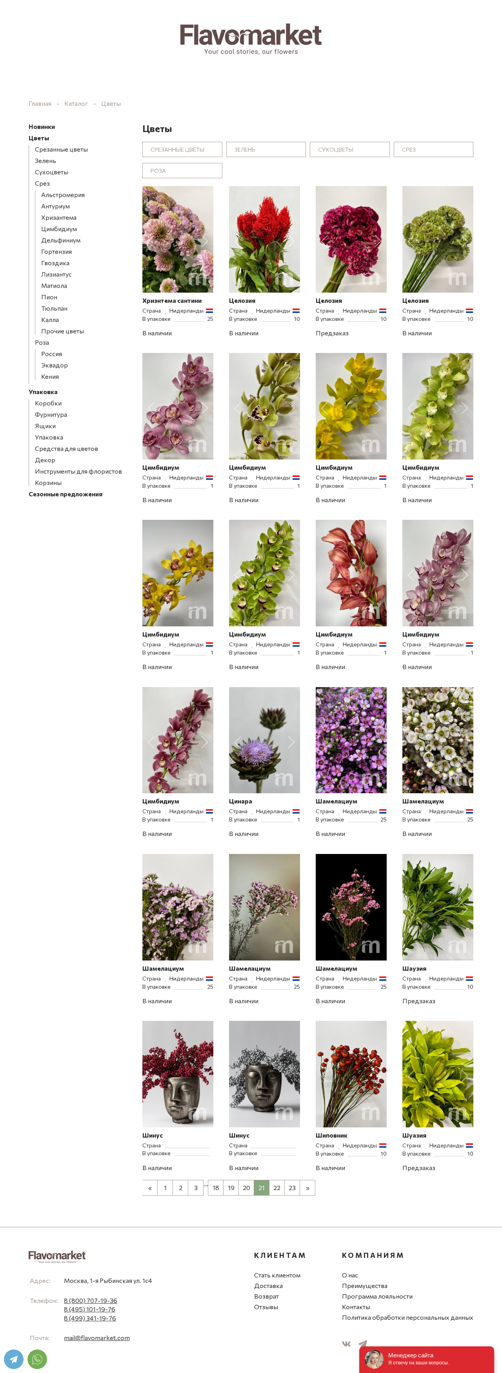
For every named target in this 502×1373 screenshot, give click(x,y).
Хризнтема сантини (172, 300)
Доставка (268, 1285)
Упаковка (43, 391)
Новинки (42, 126)
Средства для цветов (66, 448)
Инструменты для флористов (78, 471)
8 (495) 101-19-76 (89, 1309)
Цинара (240, 801)
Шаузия (414, 968)
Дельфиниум (60, 240)
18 (216, 1187)
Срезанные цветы (61, 149)
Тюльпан (54, 308)
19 (231, 1187)
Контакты (356, 1306)
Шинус (152, 1135)
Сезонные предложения (65, 493)
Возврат (266, 1296)
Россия (51, 353)
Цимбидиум (59, 228)
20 (246, 1187)
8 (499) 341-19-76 (90, 1318)
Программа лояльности (377, 1296)
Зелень (45, 160)
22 (276, 1187)
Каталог (76, 103)
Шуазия (414, 1135)
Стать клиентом (277, 1275)
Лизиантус (56, 274)
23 (292, 1187)
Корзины (48, 482)
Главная (40, 103)
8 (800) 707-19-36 (90, 1300)
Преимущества (364, 1285)
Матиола (54, 285)
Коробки (48, 403)
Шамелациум (336, 801)
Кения (50, 376)
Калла (50, 319)
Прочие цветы (62, 331)
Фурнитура (51, 414)
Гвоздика (55, 262)
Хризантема (58, 217)
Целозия (242, 300)
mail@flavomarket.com (97, 1337)
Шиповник (331, 1135)
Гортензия (56, 251)
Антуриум (55, 206)
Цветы (111, 103)
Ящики (45, 425)
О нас (350, 1275)
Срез (42, 183)
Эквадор (54, 365)
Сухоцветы (51, 171)
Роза (42, 342)
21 (261, 1187)
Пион (49, 296)
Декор (45, 459)
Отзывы (266, 1306)
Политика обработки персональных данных (407, 1317)
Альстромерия (63, 194)
